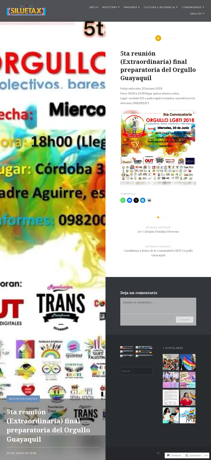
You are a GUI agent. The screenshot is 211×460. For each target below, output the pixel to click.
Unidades (130, 7)
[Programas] (171, 380)
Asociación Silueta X (23, 398)
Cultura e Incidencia (159, 7)
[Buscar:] (136, 370)
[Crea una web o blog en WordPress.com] (158, 453)
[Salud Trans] (171, 415)
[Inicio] (171, 362)
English (196, 13)
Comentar (184, 319)
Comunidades (192, 7)
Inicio (93, 7)
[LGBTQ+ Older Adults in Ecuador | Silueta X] (188, 398)
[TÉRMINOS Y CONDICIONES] (188, 362)
